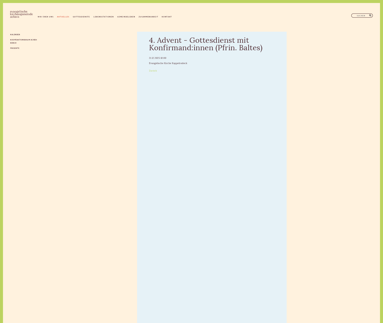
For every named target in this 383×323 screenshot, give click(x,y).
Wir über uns (45, 16)
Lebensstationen (104, 16)
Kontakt (167, 16)
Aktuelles (63, 16)
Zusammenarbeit (148, 16)
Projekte (14, 47)
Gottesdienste (81, 16)
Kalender (15, 34)
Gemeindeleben (126, 16)
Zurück (153, 71)
